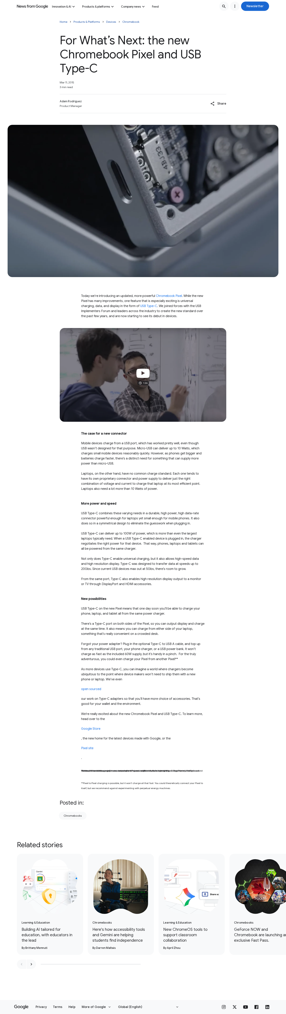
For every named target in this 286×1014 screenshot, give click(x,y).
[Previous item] (21, 964)
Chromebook (130, 22)
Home (63, 22)
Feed (155, 6)
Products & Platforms (87, 22)
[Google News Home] (32, 6)
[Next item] (31, 964)
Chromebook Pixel (169, 296)
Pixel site (87, 748)
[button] (255, 6)
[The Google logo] (21, 1007)
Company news (131, 6)
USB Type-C (148, 306)
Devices (111, 22)
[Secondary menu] (235, 6)
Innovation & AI (61, 6)
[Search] (224, 6)
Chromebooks (73, 815)
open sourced (91, 689)
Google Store (90, 729)
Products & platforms (96, 6)
